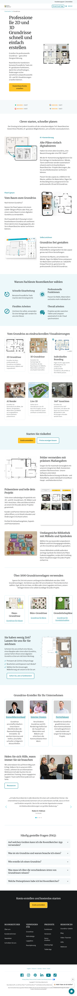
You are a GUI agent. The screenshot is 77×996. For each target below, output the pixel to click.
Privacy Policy (25, 976)
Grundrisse (29, 929)
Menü (70, 6)
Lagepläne (29, 938)
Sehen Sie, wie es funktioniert (20, 676)
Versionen (47, 931)
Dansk (48, 966)
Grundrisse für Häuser (14, 621)
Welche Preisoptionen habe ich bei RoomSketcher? (33, 878)
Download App (58, 6)
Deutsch (34, 966)
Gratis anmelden (26, 440)
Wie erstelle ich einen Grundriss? (24, 859)
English (29, 966)
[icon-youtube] (48, 972)
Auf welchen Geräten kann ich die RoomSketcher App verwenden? (35, 841)
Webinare (63, 944)
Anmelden (69, 1)
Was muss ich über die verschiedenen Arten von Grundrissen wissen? (32, 868)
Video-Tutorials (65, 935)
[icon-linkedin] (42, 972)
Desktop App (48, 942)
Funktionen (48, 927)
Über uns (7, 927)
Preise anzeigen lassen (48, 440)
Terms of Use (33, 976)
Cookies (39, 976)
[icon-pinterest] (35, 972)
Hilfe (62, 939)
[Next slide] (71, 805)
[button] (35, 814)
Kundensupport (60, 1)
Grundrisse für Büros (38, 618)
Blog (61, 930)
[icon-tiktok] (55, 972)
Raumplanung (31, 943)
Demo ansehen (47, 936)
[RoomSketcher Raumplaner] (8, 6)
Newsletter (8, 936)
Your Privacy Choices (47, 976)
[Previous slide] (6, 805)
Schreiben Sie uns (10, 940)
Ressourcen (11, 786)
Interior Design (38, 717)
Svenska (40, 966)
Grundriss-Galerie (66, 926)
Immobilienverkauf (15, 717)
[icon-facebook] (22, 972)
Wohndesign (30, 933)
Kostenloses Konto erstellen (20, 87)
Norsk (44, 966)
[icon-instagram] (28, 972)
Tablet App (47, 947)
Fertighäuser (62, 717)
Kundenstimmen (10, 931)
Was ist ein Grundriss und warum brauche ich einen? (34, 850)
